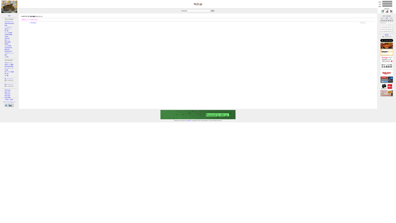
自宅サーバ (8, 29)
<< (382, 18)
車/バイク (7, 40)
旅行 (6, 55)
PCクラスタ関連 (9, 72)
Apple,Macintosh (9, 23)
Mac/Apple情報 (9, 66)
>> (391, 18)
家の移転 (8, 42)
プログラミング (9, 53)
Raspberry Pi (8, 51)
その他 (6, 57)
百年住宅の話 (8, 47)
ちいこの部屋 (8, 32)
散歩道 (6, 44)
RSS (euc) (7, 94)
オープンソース (9, 68)
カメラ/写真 (8, 45)
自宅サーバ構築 (9, 64)
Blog (6, 25)
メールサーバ (8, 27)
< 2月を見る (33, 23)
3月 (387, 18)
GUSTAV (189, 120)
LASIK (6, 36)
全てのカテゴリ (9, 21)
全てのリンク (8, 62)
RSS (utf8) (7, 97)
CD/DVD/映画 (8, 34)
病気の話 (7, 49)
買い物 (6, 31)
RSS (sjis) (7, 95)
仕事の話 (7, 38)
